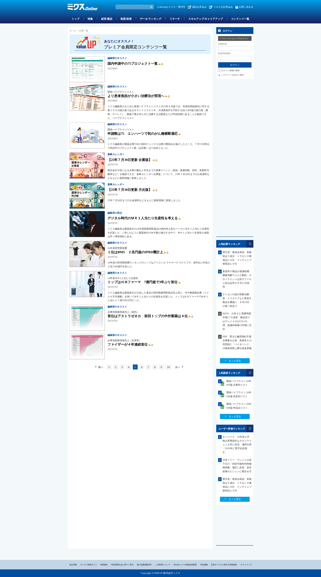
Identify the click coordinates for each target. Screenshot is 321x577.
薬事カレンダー (116, 154)
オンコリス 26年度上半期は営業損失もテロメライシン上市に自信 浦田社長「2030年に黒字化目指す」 (237, 444)
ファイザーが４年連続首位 (128, 344)
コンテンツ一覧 (240, 18)
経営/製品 (106, 18)
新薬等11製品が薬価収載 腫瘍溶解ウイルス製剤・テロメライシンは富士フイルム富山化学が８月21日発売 (237, 279)
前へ (100, 367)
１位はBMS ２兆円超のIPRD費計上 (135, 252)
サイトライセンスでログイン (235, 38)
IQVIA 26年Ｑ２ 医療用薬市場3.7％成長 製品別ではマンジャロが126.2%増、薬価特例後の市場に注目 (237, 321)
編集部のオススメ (117, 58)
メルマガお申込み (223, 7)
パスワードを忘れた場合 (232, 75)
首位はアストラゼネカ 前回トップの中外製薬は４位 (148, 316)
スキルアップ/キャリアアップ (205, 18)
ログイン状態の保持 (230, 70)
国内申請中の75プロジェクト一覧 (133, 63)
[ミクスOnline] (82, 8)
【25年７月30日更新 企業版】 (130, 160)
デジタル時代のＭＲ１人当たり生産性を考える (143, 218)
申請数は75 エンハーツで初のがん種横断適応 (143, 133)
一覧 (249, 244)
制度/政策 (126, 18)
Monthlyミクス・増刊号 (172, 7)
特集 (90, 18)
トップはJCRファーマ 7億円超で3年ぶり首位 (143, 282)
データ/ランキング (150, 18)
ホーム (72, 30)
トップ (76, 18)
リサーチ (175, 18)
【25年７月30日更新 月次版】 (130, 190)
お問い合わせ (246, 7)
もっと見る (235, 360)
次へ (177, 367)
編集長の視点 (115, 212)
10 (168, 367)
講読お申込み (199, 7)
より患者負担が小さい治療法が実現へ (136, 96)
